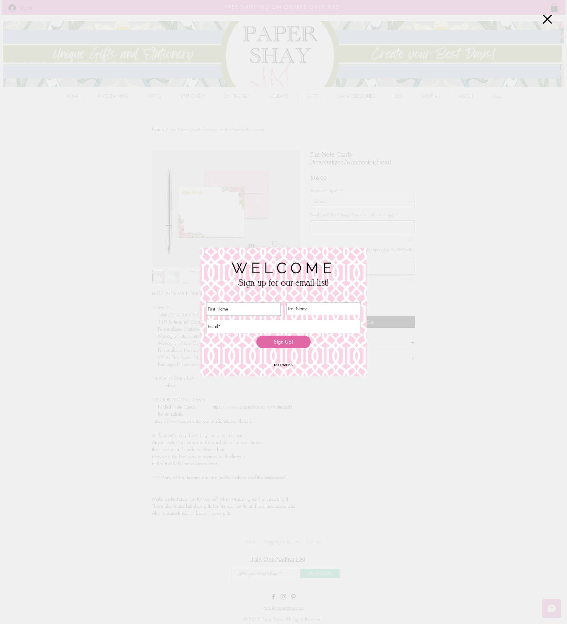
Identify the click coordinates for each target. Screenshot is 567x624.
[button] (547, 19)
